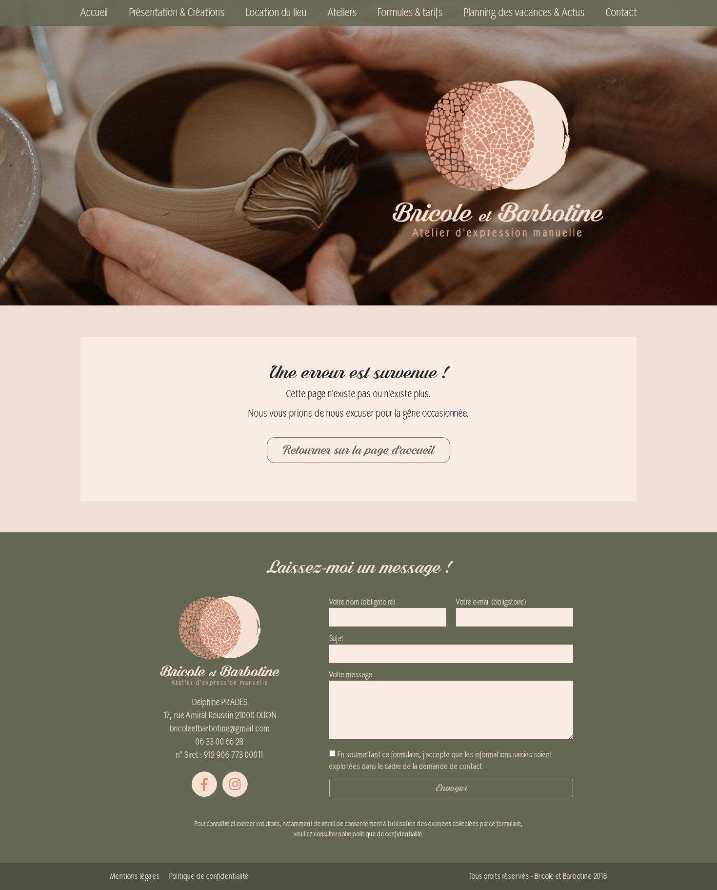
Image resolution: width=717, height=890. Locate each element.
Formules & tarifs (410, 12)
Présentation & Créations (176, 12)
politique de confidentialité (387, 834)
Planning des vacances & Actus (524, 12)
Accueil (94, 12)
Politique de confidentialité (208, 876)
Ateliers (342, 12)
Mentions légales (134, 876)
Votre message (350, 674)
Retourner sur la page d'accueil (358, 450)
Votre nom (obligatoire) (362, 602)
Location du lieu (276, 12)
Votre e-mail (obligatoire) (491, 602)
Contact (621, 12)
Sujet (336, 638)
